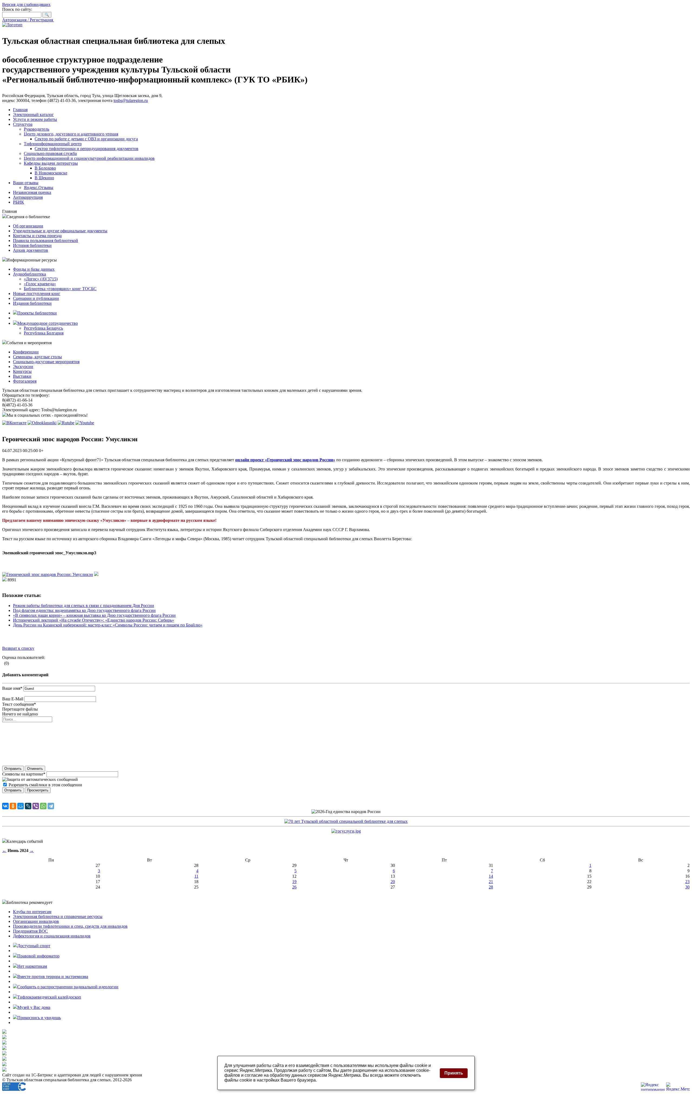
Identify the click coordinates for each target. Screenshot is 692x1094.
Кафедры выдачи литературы (51, 163)
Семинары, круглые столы (37, 356)
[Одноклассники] (13, 806)
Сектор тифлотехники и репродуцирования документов (86, 148)
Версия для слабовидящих (26, 4)
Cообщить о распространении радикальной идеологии (67, 986)
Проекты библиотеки (37, 313)
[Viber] (35, 806)
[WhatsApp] (43, 806)
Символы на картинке (23, 774)
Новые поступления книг (36, 293)
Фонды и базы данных (34, 269)
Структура (22, 124)
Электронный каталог (33, 114)
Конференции (26, 352)
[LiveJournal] (28, 806)
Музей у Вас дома (33, 1007)
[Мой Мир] (20, 806)
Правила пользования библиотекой (45, 240)
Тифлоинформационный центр (53, 143)
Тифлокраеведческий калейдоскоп (49, 997)
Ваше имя (12, 688)
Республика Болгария (44, 333)
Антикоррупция (28, 197)
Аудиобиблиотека (29, 274)
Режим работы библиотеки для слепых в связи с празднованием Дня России (83, 605)
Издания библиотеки (32, 303)
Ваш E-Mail (12, 699)
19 (294, 881)
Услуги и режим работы (35, 119)
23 (687, 881)
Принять (453, 1073)
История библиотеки (32, 245)
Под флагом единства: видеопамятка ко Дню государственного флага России (84, 610)
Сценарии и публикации (36, 298)
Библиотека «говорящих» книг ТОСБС (60, 288)
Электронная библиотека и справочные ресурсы (57, 916)
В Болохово (45, 168)
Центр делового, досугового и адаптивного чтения (71, 134)
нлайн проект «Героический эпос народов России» (286, 460)
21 (491, 881)
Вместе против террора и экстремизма (52, 976)
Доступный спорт (33, 945)
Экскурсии (23, 366)
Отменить (35, 769)
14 (491, 876)
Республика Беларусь (43, 328)
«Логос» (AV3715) (41, 279)
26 (294, 887)
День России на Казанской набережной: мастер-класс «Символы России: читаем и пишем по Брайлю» (107, 625)
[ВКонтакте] (5, 806)
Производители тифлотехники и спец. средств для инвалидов (70, 926)
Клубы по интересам (32, 911)
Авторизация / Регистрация (28, 20)
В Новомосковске (51, 173)
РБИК (18, 202)
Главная (20, 109)
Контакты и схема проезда (37, 235)
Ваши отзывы (25, 182)
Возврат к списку (18, 648)
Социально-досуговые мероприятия (46, 361)
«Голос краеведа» (40, 283)
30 (687, 887)
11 (196, 876)
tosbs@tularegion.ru (131, 100)
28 (491, 887)
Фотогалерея (24, 381)
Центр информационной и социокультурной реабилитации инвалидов (89, 158)
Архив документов (30, 250)
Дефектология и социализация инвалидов (52, 936)
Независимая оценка (32, 192)
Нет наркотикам (32, 966)
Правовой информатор (38, 956)
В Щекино (44, 177)
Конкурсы (22, 371)
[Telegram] (51, 806)
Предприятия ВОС (30, 931)
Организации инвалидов (36, 921)
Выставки (22, 376)
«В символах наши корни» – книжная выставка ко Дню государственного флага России (94, 615)
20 (393, 881)
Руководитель (36, 129)
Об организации (28, 226)
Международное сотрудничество (47, 323)
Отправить (13, 769)
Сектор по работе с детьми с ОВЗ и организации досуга (86, 139)
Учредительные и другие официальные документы (60, 230)
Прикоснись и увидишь (39, 1017)
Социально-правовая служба (50, 153)
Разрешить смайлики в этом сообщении (45, 785)
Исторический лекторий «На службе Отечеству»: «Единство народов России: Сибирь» (93, 620)
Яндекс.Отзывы (38, 187)
